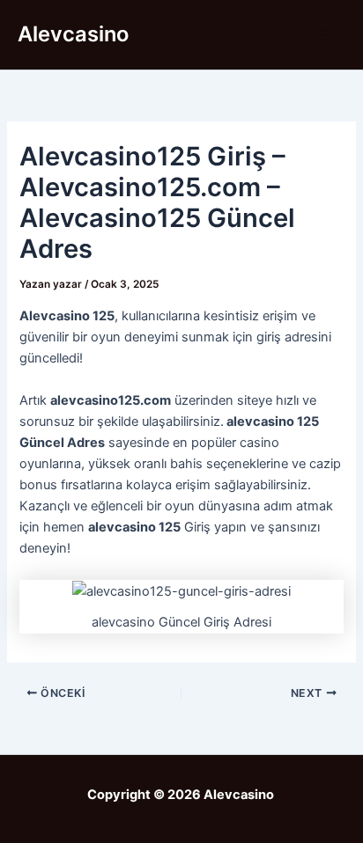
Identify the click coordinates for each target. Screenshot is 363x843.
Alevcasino (73, 34)
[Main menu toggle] (326, 35)
